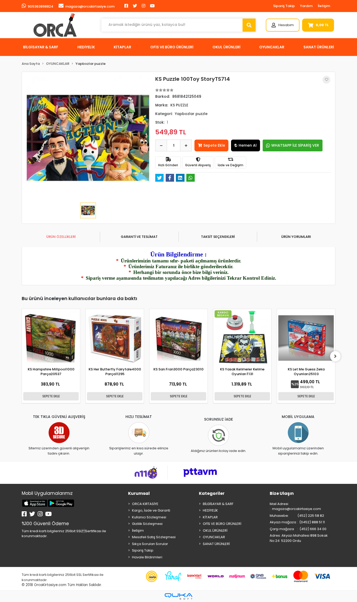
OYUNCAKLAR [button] (271, 47)
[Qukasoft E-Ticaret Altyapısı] (178, 596)
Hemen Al (248, 145)
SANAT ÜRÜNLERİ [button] (318, 47)
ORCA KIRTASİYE (145, 503)
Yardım (306, 5)
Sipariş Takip (284, 5)
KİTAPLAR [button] (122, 47)
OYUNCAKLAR (214, 537)
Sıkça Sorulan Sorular (150, 543)
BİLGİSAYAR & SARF (218, 503)
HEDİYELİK (210, 510)
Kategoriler (211, 493)
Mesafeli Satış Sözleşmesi (154, 537)
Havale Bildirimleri (147, 557)
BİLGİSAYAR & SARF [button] (40, 47)
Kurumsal (139, 493)
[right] (335, 356)
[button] (283, 25)
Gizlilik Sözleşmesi (147, 523)
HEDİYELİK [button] (86, 47)
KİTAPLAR (210, 517)
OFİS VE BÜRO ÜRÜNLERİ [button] (171, 47)
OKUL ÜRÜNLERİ (215, 530)
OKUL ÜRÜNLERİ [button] (226, 47)
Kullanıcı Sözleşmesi (149, 517)
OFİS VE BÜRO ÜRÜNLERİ (222, 523)
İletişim (324, 5)
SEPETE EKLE (51, 396)
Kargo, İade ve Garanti (151, 510)
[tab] (61, 237)
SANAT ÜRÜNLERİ (216, 543)
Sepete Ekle (214, 145)
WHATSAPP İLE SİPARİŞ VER (295, 145)
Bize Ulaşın (282, 493)
